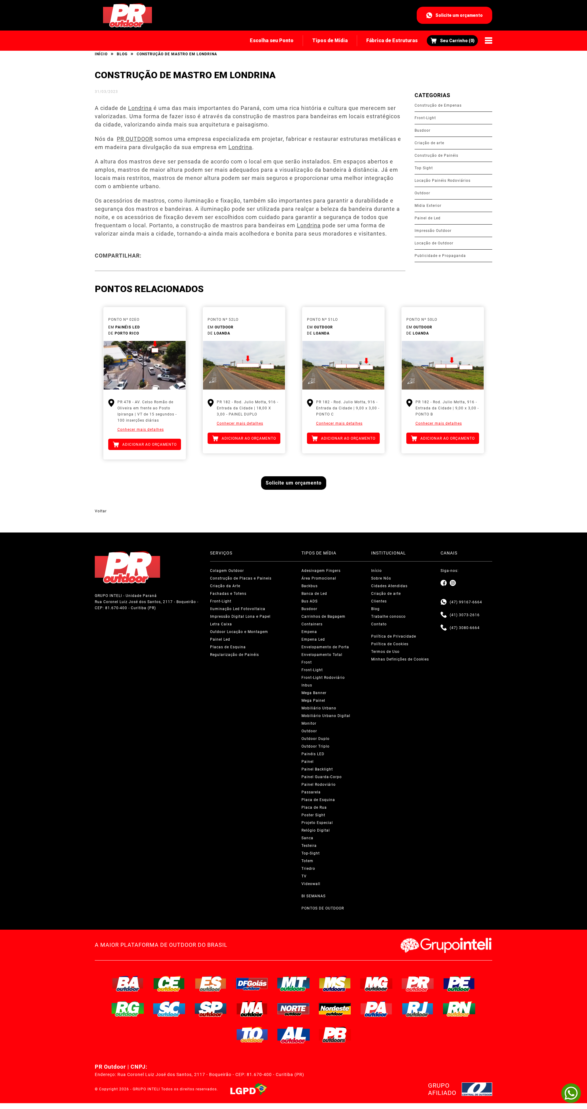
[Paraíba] (335, 1035)
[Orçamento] (452, 40)
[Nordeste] (335, 1009)
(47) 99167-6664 (466, 602)
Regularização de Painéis (234, 655)
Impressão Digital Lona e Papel (240, 616)
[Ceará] (169, 984)
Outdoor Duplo (315, 739)
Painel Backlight (317, 769)
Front (306, 662)
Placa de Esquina (318, 800)
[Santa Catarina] (169, 1009)
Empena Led (313, 639)
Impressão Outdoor (433, 231)
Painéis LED (312, 754)
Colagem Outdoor (227, 571)
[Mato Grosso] (293, 984)
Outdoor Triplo (315, 746)
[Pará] (376, 1009)
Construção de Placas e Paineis (240, 578)
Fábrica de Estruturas (392, 40)
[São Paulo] (210, 1009)
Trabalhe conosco (388, 616)
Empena (309, 632)
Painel (307, 761)
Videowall (310, 884)
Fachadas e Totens (228, 593)
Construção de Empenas (438, 105)
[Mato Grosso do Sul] (335, 984)
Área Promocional (318, 578)
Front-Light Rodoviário (323, 677)
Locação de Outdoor (434, 243)
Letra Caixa (221, 624)
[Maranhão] (252, 1009)
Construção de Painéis (436, 155)
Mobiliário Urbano (318, 708)
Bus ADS (309, 601)
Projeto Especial (317, 823)
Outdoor (422, 193)
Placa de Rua (314, 807)
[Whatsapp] (444, 602)
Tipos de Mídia (330, 40)
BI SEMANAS (313, 896)
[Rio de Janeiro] (418, 1009)
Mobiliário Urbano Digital (325, 716)
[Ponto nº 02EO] (145, 365)
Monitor (308, 723)
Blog (122, 54)
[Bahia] (128, 984)
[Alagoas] (293, 1034)
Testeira (309, 846)
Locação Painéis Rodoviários (443, 180)
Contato (379, 624)
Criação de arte (429, 143)
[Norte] (293, 1009)
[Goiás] (252, 984)
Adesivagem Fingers (321, 571)
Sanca (307, 838)
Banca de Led (314, 593)
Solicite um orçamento (459, 15)
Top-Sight (310, 853)
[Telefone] (444, 615)
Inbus (306, 685)
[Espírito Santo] (210, 984)
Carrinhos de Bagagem (323, 616)
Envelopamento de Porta (325, 647)
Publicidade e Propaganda (440, 256)
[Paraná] (418, 984)
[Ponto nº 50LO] (443, 365)
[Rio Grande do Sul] (128, 1009)
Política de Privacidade (393, 636)
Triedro (308, 868)
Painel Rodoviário (318, 784)
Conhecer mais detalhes (140, 429)
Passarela (311, 792)
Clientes (379, 601)
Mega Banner (314, 693)
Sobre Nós (381, 578)
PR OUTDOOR (135, 139)
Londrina (140, 108)
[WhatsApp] (571, 1093)
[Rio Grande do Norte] (459, 1009)
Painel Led (220, 639)
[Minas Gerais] (376, 984)
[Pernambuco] (459, 984)
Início (101, 54)
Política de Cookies (389, 644)
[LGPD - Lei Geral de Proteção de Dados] (248, 1089)
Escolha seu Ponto (272, 40)
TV (304, 876)
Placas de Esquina (228, 647)
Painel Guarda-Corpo (321, 777)
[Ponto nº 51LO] (343, 365)
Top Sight (424, 168)
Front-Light (425, 118)
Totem (307, 861)
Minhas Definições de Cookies (400, 659)
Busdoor (422, 130)
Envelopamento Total (321, 655)
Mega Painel (313, 700)
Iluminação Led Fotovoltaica (237, 609)
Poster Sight (313, 815)
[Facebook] (444, 583)
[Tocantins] (252, 1035)
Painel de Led (428, 218)
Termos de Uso (385, 652)
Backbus (309, 586)
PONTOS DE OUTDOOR (322, 908)
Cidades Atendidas (389, 586)
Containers (312, 624)
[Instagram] (453, 583)
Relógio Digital (315, 830)
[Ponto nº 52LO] (244, 365)
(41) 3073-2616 (465, 615)
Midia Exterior (428, 205)
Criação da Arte (225, 586)
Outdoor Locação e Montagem (239, 632)
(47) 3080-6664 (465, 628)
